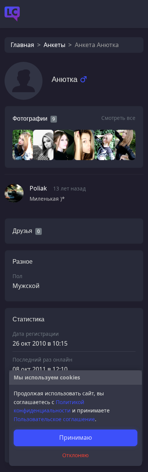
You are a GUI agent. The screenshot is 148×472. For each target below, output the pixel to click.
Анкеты (54, 45)
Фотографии (30, 118)
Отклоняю (75, 455)
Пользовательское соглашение (54, 419)
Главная (22, 45)
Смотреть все (118, 117)
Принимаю (75, 437)
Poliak (38, 188)
